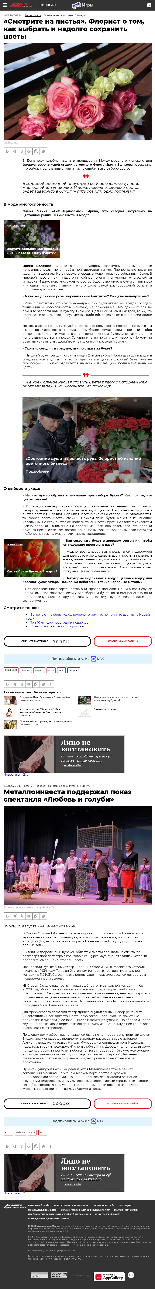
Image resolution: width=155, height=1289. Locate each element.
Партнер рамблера (80, 1275)
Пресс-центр (126, 1205)
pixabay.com (11, 142)
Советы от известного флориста (55, 626)
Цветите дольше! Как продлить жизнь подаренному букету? (116, 699)
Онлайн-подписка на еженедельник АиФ (85, 1210)
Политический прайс (107, 1214)
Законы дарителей (105, 709)
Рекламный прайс (39, 1205)
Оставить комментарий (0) (123, 641)
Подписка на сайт (103, 1205)
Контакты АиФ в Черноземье (71, 1205)
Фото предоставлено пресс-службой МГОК (29, 907)
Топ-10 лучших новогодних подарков (59, 622)
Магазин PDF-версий (126, 1210)
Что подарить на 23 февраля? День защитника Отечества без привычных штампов (42, 712)
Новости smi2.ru (16, 774)
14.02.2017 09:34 (13, 15)
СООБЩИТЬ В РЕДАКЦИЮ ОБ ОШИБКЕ (48, 1219)
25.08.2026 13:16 (12, 785)
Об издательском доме (42, 1210)
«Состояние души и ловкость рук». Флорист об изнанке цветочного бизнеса (83, 461)
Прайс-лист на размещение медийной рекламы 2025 (59, 1214)
